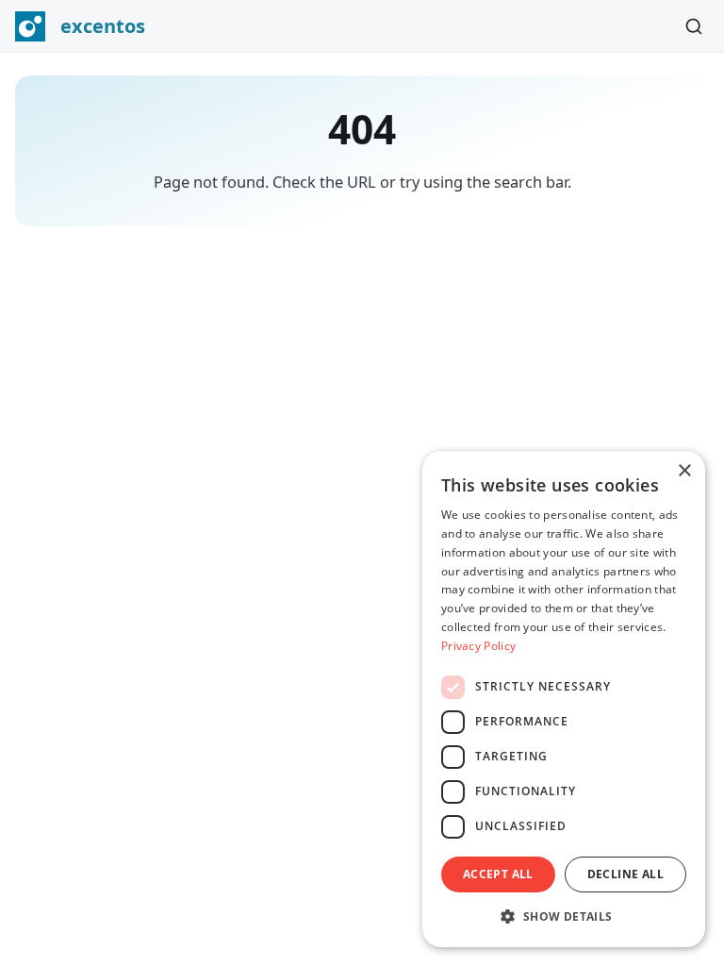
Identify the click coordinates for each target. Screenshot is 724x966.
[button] (563, 916)
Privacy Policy (478, 646)
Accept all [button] (498, 874)
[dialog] (563, 699)
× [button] (684, 471)
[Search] (694, 26)
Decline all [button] (625, 874)
